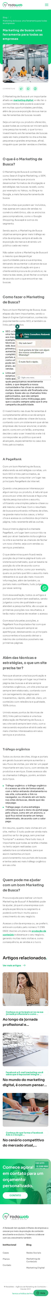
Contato (7, 1265)
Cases (6, 1252)
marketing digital (23, 100)
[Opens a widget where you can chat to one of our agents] (40, 1293)
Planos (6, 1259)
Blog (5, 17)
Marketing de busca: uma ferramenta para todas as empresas (25, 22)
